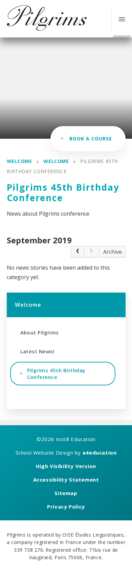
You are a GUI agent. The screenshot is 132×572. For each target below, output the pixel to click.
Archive (112, 251)
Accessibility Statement (66, 479)
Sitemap (65, 493)
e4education (100, 452)
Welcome (19, 161)
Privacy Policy (66, 506)
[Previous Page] (77, 251)
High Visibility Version (66, 466)
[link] (91, 251)
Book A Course (90, 138)
